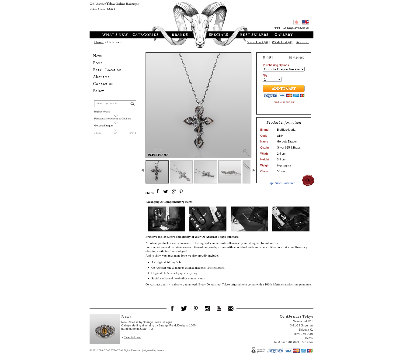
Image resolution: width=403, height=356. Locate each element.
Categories (145, 35)
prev (98, 133)
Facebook (172, 308)
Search (133, 103)
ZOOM (246, 153)
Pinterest (195, 308)
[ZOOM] (198, 105)
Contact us (103, 84)
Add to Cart (284, 89)
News (98, 56)
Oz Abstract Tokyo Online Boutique (201, 15)
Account (302, 42)
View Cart (257, 42)
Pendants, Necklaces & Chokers (112, 118)
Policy (98, 91)
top (115, 133)
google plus (173, 191)
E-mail (230, 308)
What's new (115, 35)
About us (101, 77)
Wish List (282, 42)
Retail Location (107, 70)
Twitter (184, 308)
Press (98, 63)
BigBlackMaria (102, 111)
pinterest (181, 191)
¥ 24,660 (298, 57)
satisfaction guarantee (297, 284)
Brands (180, 35)
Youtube (218, 308)
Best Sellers (254, 35)
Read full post (132, 337)
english (305, 23)
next (131, 133)
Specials (218, 35)
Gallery (283, 35)
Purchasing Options (276, 65)
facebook (157, 191)
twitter (165, 191)
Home (99, 42)
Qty (265, 75)
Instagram (207, 308)
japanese (296, 23)
